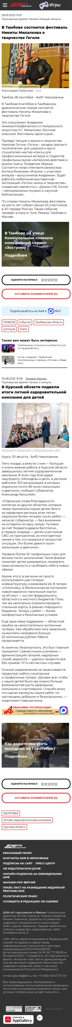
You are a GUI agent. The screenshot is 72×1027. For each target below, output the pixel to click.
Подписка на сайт (17, 863)
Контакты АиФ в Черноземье (25, 858)
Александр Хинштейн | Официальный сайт (31, 450)
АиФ (38, 90)
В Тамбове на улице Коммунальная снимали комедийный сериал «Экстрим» (29, 240)
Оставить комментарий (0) (36, 294)
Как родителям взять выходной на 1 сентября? (30, 746)
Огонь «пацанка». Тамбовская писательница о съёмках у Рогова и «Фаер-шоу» (42, 360)
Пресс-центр (45, 863)
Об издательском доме (22, 868)
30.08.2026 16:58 (12, 378)
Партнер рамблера (54, 1009)
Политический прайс (20, 896)
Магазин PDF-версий (19, 882)
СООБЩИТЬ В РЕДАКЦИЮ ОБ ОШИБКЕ (30, 901)
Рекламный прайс (17, 853)
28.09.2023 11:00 (12, 15)
